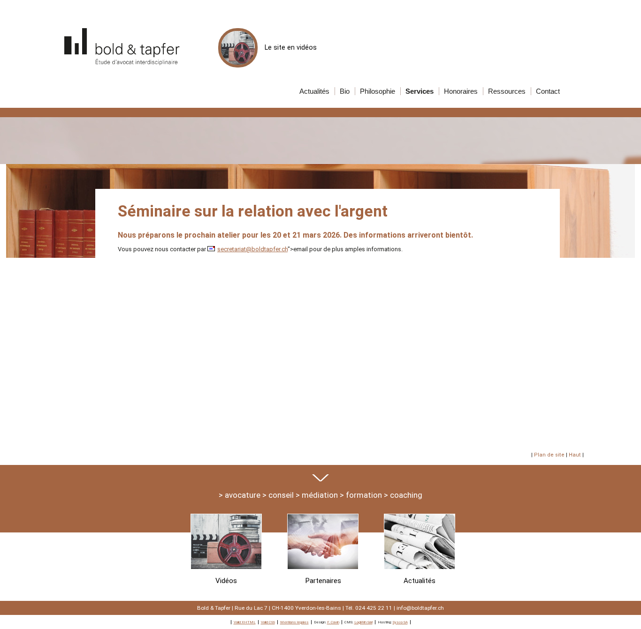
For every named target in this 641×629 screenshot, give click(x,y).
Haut (575, 455)
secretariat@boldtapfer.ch (252, 249)
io (345, 91)
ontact (548, 91)
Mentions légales (294, 622)
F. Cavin (333, 622)
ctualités (314, 91)
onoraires (461, 91)
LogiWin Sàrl (363, 622)
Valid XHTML (245, 622)
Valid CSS (268, 622)
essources (507, 91)
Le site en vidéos (291, 47)
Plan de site (549, 455)
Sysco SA (400, 622)
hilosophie (377, 91)
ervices (419, 91)
